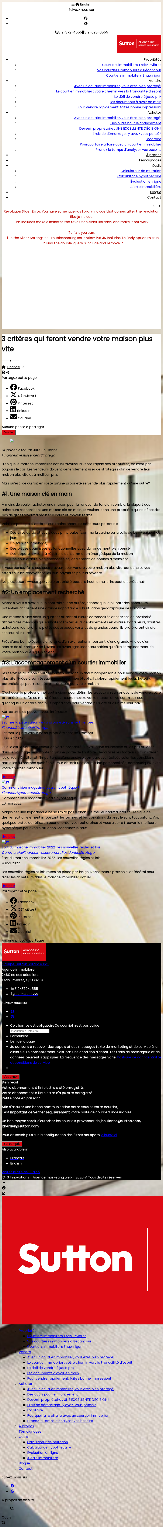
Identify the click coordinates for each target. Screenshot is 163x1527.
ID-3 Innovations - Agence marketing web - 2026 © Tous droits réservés (62, 1177)
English (85, 4)
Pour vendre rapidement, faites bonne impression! (119, 107)
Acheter (154, 112)
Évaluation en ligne (145, 181)
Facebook (26, 388)
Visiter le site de (21, 1172)
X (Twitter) (27, 395)
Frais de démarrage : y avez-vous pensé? (127, 133)
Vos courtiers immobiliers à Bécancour (129, 70)
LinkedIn (23, 410)
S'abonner (10, 1077)
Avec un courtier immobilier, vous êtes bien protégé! (117, 86)
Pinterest (25, 403)
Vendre (155, 80)
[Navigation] (73, 4)
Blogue (155, 192)
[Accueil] (77, 4)
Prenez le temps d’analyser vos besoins (128, 149)
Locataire (153, 139)
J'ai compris (11, 1144)
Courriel (24, 418)
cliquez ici (109, 1134)
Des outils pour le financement (135, 123)
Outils (156, 165)
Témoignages (150, 160)
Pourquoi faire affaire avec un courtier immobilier (120, 144)
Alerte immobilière (145, 186)
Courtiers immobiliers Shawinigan (133, 75)
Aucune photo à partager (23, 426)
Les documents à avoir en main (135, 101)
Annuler (8, 432)
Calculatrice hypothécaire (139, 176)
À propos (153, 155)
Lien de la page (22, 1041)
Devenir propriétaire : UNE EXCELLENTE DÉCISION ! (120, 128)
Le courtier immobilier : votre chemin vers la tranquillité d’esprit (108, 91)
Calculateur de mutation (141, 170)
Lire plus (8, 776)
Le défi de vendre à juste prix (137, 96)
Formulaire (19, 1036)
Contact (154, 197)
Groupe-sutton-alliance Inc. (25, 964)
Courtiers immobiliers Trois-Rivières (131, 64)
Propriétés (152, 59)
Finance (13, 367)
